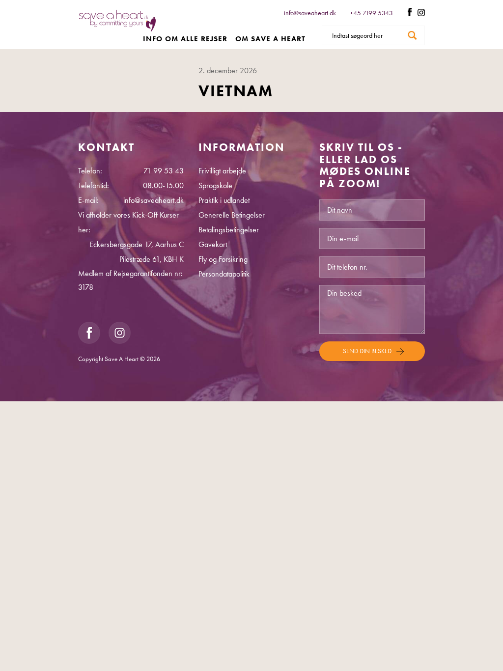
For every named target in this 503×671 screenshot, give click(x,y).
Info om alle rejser (185, 39)
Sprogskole (215, 185)
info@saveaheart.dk (310, 12)
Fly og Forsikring (223, 259)
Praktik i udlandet (224, 200)
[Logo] (117, 26)
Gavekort (212, 244)
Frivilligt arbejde (222, 171)
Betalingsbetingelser (228, 229)
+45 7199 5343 (372, 12)
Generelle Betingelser (231, 215)
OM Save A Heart (270, 39)
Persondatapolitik (224, 274)
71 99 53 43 (163, 171)
